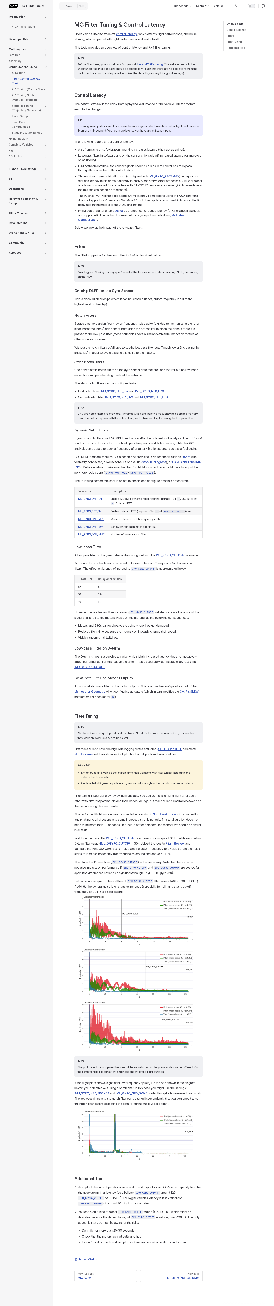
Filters (230, 35)
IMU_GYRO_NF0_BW (114, 391)
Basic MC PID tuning (150, 64)
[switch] (251, 6)
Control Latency (236, 29)
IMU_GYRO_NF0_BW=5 (132, 1093)
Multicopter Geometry (89, 691)
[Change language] (237, 6)
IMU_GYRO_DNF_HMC (91, 534)
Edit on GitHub (87, 1259)
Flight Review (83, 754)
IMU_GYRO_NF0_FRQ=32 (91, 1093)
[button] (46, 17)
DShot (186, 457)
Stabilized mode (164, 814)
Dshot (119, 211)
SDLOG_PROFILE (170, 749)
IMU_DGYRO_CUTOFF (89, 667)
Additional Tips (236, 47)
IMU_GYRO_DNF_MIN (91, 519)
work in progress (154, 462)
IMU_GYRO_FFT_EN (89, 511)
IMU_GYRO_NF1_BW (119, 397)
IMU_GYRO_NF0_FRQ (149, 391)
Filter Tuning (234, 41)
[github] (263, 6)
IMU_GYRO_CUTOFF (170, 555)
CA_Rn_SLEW (189, 691)
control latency (126, 34)
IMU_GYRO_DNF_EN (90, 498)
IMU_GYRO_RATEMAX (164, 176)
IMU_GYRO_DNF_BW (90, 526)
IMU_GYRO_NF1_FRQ (153, 397)
